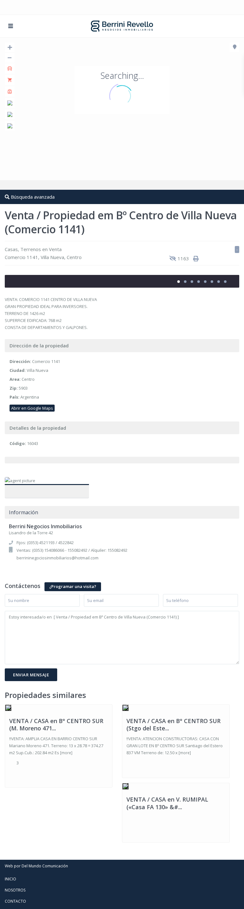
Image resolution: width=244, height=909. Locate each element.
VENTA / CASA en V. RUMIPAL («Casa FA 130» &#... (167, 803)
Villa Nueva (52, 257)
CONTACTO (15, 901)
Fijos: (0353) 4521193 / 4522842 (45, 542)
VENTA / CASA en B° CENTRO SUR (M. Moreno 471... (56, 724)
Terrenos (30, 249)
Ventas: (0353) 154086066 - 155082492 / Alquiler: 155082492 (72, 550)
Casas (11, 249)
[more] (66, 752)
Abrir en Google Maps (32, 408)
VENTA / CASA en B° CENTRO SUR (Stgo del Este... (173, 724)
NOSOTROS (15, 890)
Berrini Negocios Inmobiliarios (47, 488)
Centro (74, 257)
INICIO (10, 879)
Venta (55, 249)
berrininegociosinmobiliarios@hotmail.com (57, 558)
